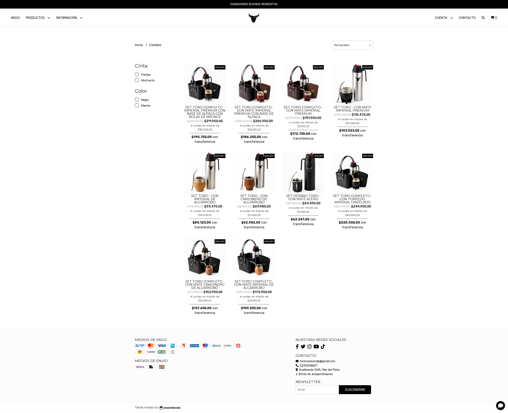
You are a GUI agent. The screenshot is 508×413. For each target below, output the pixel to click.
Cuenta (441, 18)
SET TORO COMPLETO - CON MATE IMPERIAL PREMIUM (303, 110)
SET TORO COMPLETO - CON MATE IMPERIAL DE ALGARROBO (254, 285)
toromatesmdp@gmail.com (317, 361)
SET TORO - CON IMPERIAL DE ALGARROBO (204, 199)
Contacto (467, 18)
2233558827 (308, 365)
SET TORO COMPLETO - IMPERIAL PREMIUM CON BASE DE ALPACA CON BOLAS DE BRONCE (204, 112)
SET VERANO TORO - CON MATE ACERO (303, 197)
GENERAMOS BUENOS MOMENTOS (254, 4)
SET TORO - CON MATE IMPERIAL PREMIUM (352, 108)
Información (67, 18)
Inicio (15, 18)
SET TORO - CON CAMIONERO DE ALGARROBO (254, 199)
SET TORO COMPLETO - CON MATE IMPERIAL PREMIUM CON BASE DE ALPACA (254, 112)
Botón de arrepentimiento (315, 374)
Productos (35, 18)
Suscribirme (355, 390)
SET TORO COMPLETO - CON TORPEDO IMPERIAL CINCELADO (352, 199)
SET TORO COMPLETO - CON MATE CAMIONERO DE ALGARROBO (204, 285)
